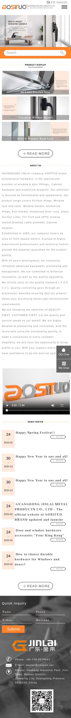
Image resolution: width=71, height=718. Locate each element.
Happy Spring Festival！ (36, 432)
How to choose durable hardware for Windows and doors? (37, 559)
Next (63, 32)
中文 (53, 2)
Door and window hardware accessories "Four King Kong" (40, 532)
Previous (7, 32)
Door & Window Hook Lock (35, 138)
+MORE (55, 89)
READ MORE (35, 153)
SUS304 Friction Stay (35, 92)
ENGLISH (62, 2)
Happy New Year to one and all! (42, 456)
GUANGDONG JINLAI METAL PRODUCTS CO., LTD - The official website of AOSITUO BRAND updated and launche (41, 512)
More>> (58, 437)
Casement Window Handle (36, 117)
